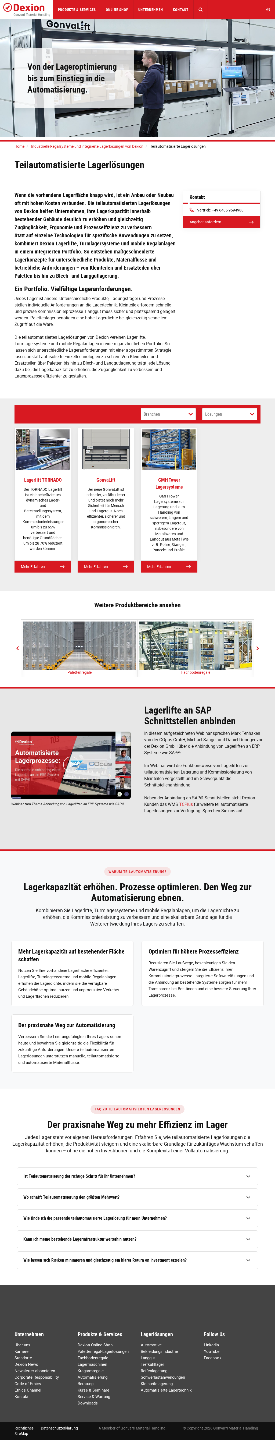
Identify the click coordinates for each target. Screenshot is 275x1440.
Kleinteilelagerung (157, 1383)
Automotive (151, 1344)
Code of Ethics (28, 1383)
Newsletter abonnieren (35, 1370)
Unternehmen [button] (150, 9)
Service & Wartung (94, 1396)
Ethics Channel (28, 1390)
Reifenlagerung (154, 1370)
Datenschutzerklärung (59, 1428)
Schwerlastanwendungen (163, 1377)
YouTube (211, 1351)
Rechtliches (24, 1428)
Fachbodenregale (195, 672)
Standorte (23, 1357)
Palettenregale (79, 672)
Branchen (152, 414)
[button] (201, 9)
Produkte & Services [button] (77, 9)
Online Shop (117, 9)
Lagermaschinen (92, 1364)
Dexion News (26, 1364)
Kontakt (181, 9)
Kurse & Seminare (93, 1390)
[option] (79, 648)
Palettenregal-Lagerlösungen (103, 1351)
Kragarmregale (91, 1370)
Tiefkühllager (152, 1364)
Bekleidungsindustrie (159, 1351)
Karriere (21, 1351)
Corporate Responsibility (37, 1377)
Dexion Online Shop (95, 1344)
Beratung (85, 1383)
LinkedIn (211, 1344)
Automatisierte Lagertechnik (166, 1390)
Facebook (213, 1357)
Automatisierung (92, 1377)
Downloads (88, 1403)
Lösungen (213, 414)
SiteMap (21, 1433)
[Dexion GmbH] (26, 9)
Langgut (148, 1357)
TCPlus (186, 804)
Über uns (22, 1344)
